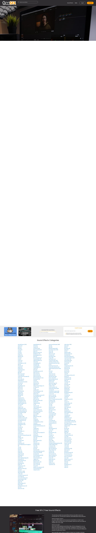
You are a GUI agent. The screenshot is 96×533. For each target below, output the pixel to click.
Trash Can (36, 405)
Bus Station (67, 348)
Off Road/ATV (67, 441)
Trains (66, 445)
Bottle (35, 356)
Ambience (52, 441)
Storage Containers (37, 400)
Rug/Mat (35, 397)
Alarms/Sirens (21, 472)
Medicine (35, 393)
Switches (35, 401)
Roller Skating (67, 407)
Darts (66, 397)
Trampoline (67, 415)
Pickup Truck (67, 443)
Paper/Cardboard (37, 440)
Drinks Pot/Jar (36, 375)
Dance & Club (52, 395)
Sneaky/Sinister (22, 400)
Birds (20, 348)
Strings (51, 357)
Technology (66, 419)
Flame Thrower (68, 456)
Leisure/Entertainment (53, 363)
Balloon (20, 429)
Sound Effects (70, 3)
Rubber (20, 464)
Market (66, 349)
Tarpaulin (20, 467)
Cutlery (35, 368)
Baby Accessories (37, 349)
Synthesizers (52, 359)
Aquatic (20, 345)
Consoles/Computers (23, 475)
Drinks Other (36, 373)
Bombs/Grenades (68, 452)
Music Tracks (51, 384)
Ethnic (51, 351)
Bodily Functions (37, 416)
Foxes (20, 357)
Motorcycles (67, 440)
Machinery (36, 460)
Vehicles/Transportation (69, 424)
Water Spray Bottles (37, 411)
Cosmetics (36, 364)
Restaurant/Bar (68, 353)
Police (20, 421)
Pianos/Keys (52, 356)
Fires (19, 425)
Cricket (66, 393)
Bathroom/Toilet (37, 352)
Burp (35, 417)
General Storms (52, 423)
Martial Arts (67, 404)
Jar (34, 388)
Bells (19, 372)
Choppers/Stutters (68, 365)
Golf (65, 400)
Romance (52, 412)
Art (50, 364)
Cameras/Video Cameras (70, 421)
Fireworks (20, 427)
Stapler (51, 461)
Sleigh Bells (21, 380)
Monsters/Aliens (22, 483)
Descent (20, 388)
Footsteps (21, 440)
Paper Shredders (53, 455)
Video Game (52, 373)
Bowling (66, 391)
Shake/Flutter (21, 399)
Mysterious (52, 407)
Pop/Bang (20, 393)
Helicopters (67, 437)
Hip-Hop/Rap (52, 401)
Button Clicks (52, 377)
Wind (50, 439)
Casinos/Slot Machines (54, 367)
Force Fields (21, 476)
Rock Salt (20, 461)
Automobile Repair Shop (39, 451)
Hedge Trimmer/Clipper (38, 385)
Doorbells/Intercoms (38, 371)
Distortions (67, 368)
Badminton (67, 387)
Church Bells (21, 375)
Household (35, 348)
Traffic (66, 444)
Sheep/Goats (21, 369)
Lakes (50, 427)
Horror (51, 403)
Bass (50, 345)
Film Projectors (68, 423)
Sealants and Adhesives (38, 467)
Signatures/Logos (53, 383)
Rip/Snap (20, 395)
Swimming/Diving (68, 412)
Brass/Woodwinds (53, 348)
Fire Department (22, 420)
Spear (66, 463)
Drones (66, 369)
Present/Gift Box (22, 460)
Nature (50, 416)
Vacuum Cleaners (37, 409)
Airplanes (67, 425)
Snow (50, 433)
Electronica (52, 397)
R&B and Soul (52, 409)
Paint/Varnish (36, 463)
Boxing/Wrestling (68, 392)
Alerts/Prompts (53, 376)
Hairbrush (35, 384)
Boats (66, 429)
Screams (35, 431)
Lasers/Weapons (22, 479)
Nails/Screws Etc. (37, 461)
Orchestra (51, 355)
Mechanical (21, 391)
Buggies (66, 431)
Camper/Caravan (68, 435)
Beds (66, 364)
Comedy (51, 389)
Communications (22, 419)
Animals (20, 383)
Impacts (20, 389)
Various (35, 447)
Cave (50, 419)
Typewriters (52, 464)
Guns (66, 457)
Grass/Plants (21, 443)
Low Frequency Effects (69, 375)
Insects (20, 361)
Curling (66, 396)
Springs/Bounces (22, 401)
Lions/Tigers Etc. (22, 363)
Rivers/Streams (52, 432)
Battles (66, 451)
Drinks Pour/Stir (37, 376)
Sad (19, 396)
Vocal (20, 405)
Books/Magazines (37, 355)
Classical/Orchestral (54, 388)
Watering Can (36, 412)
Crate (20, 432)
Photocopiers (52, 456)
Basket (35, 351)
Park (65, 351)
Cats (19, 351)
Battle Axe (67, 449)
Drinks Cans (36, 372)
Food (35, 380)
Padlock (20, 452)
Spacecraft (21, 488)
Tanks (66, 465)
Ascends (66, 363)
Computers (52, 445)
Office (50, 440)
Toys (50, 372)
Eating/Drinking (37, 424)
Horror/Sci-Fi (20, 471)
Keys (19, 448)
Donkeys (20, 355)
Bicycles (66, 428)
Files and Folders (53, 448)
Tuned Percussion (53, 360)
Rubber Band (52, 459)
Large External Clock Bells (23, 376)
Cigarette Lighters (37, 360)
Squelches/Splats (22, 403)
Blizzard (51, 417)
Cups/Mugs (36, 365)
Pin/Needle (21, 455)
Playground (67, 352)
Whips (66, 467)
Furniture (35, 381)
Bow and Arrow (68, 453)
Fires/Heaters (36, 379)
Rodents (20, 368)
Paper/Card (21, 453)
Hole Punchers (52, 453)
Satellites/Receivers (22, 485)
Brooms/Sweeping (37, 357)
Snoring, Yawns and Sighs (39, 432)
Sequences (21, 397)
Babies (35, 415)
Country (51, 393)
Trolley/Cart (36, 469)
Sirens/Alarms (21, 423)
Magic (20, 481)
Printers (51, 457)
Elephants (20, 356)
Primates (20, 365)
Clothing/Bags (36, 363)
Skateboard (67, 411)
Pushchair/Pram (37, 396)
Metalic (66, 376)
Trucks (66, 447)
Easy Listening (52, 396)
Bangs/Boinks (21, 385)
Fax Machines (52, 447)
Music (76, 3)
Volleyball (66, 416)
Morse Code (67, 460)
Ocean (51, 429)
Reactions (36, 429)
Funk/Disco (52, 400)
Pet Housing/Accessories (38, 395)
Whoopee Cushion (22, 409)
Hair (34, 427)
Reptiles (20, 367)
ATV (65, 427)
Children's (52, 385)
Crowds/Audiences (38, 421)
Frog (19, 359)
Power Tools (36, 464)
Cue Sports (67, 395)
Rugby (66, 408)
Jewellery (36, 389)
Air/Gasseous (67, 361)
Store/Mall (67, 355)
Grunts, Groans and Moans (39, 425)
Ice (50, 425)
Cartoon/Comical (21, 381)
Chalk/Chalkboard (53, 444)
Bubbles (20, 387)
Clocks (35, 361)
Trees (35, 445)
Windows (20, 415)
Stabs (66, 380)
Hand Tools (36, 456)
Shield (66, 461)
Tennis (66, 413)
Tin (34, 404)
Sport (65, 385)
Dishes (35, 369)
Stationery (52, 463)
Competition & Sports (54, 391)
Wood (20, 469)
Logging (35, 459)
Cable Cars (67, 433)
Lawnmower (36, 392)
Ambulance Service (22, 417)
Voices (35, 433)
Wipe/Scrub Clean (22, 468)
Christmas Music (53, 387)
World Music (52, 415)
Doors (20, 413)
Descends (67, 367)
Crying (35, 423)
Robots (20, 484)
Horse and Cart (68, 439)
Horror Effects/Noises (23, 477)
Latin (50, 405)
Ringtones (52, 380)
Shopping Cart (21, 465)
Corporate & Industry (54, 392)
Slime (19, 487)
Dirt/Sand (20, 433)
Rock (50, 411)
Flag (19, 436)
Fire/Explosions (21, 424)
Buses (66, 432)
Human (34, 413)
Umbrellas (36, 408)
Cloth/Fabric (21, 431)
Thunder (51, 435)
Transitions (67, 381)
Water (51, 436)
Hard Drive (51, 452)
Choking (35, 419)
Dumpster (36, 453)
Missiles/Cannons (68, 459)
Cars (66, 436)
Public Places (67, 344)
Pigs (19, 364)
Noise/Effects (67, 377)
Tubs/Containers (37, 407)
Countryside (52, 420)
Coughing (36, 420)
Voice (66, 383)
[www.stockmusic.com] (24, 331)
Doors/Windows (21, 412)
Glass (19, 441)
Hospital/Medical (36, 344)
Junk (19, 447)
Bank (66, 347)
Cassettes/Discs (37, 359)
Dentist (35, 345)
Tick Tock (20, 404)
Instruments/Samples (53, 344)
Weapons (20, 407)
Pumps (35, 465)
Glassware (36, 383)
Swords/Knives (67, 464)
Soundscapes (67, 379)
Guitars (51, 352)
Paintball (66, 405)
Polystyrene (21, 459)
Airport (66, 345)
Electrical (66, 371)
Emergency (20, 416)
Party (51, 371)
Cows (20, 352)
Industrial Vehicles (37, 457)
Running (66, 409)
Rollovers (51, 381)
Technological (52, 413)
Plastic (20, 456)
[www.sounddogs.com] (10, 331)
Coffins (20, 473)
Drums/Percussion (53, 349)
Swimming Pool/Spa (69, 356)
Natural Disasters (53, 428)
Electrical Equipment (38, 377)
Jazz (50, 404)
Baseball (66, 388)
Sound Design (67, 360)
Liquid (66, 373)
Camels (20, 349)
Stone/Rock (36, 444)
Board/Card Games (53, 365)
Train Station (67, 359)
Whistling (35, 435)
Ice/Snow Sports (68, 403)
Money (20, 451)
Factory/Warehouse (38, 455)
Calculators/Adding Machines (55, 443)
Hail (50, 424)
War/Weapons (67, 448)
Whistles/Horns (22, 408)
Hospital (35, 347)
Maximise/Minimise (53, 379)
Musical (20, 392)
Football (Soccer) (68, 399)
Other (20, 377)
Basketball (67, 389)
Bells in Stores (21, 373)
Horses (20, 360)
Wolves (20, 371)
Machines (20, 480)
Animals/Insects (21, 344)
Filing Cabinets (52, 449)
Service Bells (21, 379)
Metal (20, 449)
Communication (68, 455)
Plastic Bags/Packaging (23, 457)
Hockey (66, 401)
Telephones (36, 403)
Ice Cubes (36, 387)
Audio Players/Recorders (69, 420)
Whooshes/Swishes (22, 411)
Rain (50, 431)
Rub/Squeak (21, 463)
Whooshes (67, 384)
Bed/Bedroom (36, 353)
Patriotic (51, 408)
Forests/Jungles (52, 421)
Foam (20, 439)
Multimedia (51, 375)
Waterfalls (51, 437)
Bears (20, 347)
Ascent (20, 384)
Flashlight (20, 437)
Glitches (66, 372)
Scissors (51, 460)
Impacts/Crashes (36, 436)
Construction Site (37, 452)
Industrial (35, 449)
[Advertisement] (9, 355)
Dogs (20, 353)
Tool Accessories (37, 468)
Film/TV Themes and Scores (55, 399)
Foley (19, 428)
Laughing (36, 428)
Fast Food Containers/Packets (24, 435)
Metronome (52, 353)
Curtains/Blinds (37, 367)
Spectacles (36, 399)
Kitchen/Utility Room (38, 391)
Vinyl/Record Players (53, 361)
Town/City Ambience (69, 357)
